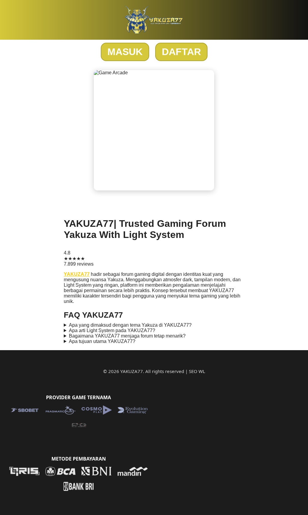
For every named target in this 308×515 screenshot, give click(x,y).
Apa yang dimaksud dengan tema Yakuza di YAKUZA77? (130, 325)
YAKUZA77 (77, 274)
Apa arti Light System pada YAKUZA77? (112, 330)
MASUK (125, 51)
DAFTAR (181, 51)
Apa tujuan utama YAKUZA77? (102, 341)
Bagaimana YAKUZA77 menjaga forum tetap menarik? (127, 335)
